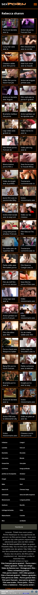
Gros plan (23, 463)
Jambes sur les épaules (9, 474)
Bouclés (22, 505)
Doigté (4, 479)
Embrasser (5, 495)
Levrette (4, 448)
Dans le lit (5, 489)
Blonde (22, 458)
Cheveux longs (24, 489)
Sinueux (22, 479)
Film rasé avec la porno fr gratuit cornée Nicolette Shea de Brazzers (28, 100)
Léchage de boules (8, 510)
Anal (21, 484)
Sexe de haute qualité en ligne (14, 544)
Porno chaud (8, 534)
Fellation (4, 442)
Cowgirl (22, 442)
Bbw (3, 521)
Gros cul (22, 448)
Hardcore (4, 505)
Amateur (22, 474)
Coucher (22, 515)
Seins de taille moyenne (27, 495)
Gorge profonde (25, 468)
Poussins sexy (7, 546)
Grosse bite (5, 463)
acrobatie (23, 521)
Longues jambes (25, 500)
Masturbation (6, 515)
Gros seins (5, 458)
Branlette (5, 453)
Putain (15, 532)
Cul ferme (5, 468)
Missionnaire (6, 500)
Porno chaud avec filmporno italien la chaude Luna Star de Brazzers (10, 352)
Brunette (22, 453)
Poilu (21, 510)
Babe (3, 484)
